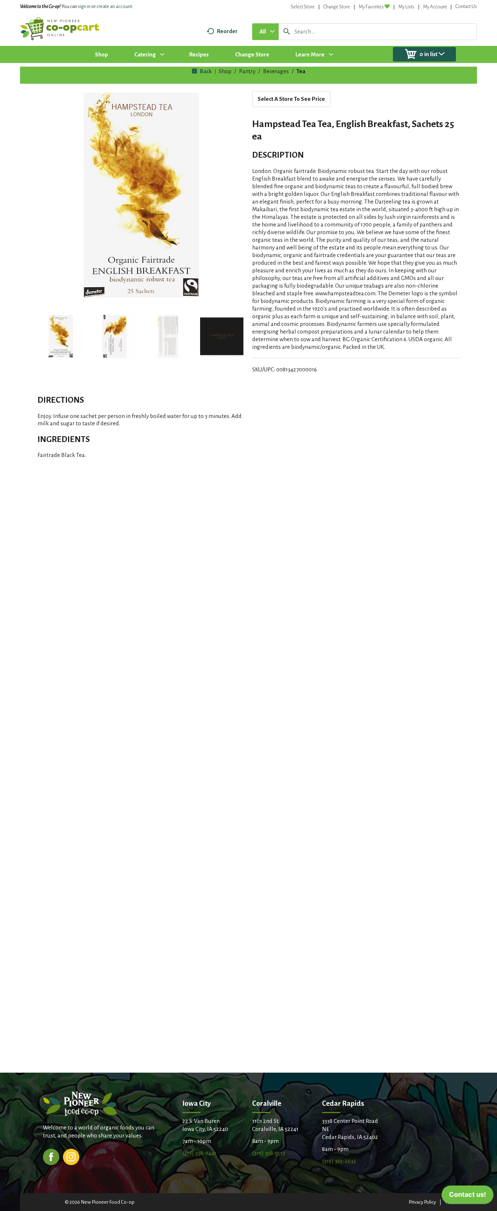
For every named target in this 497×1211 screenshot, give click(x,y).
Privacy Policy (422, 1202)
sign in (84, 6)
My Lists (406, 6)
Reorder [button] (227, 31)
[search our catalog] (287, 31)
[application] (467, 1196)
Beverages (276, 71)
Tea (301, 71)
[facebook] (51, 1156)
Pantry (247, 71)
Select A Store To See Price (291, 99)
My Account (435, 6)
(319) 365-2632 (339, 1161)
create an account (114, 6)
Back (205, 71)
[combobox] (265, 31)
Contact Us (466, 6)
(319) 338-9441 (199, 1153)
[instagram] (71, 1156)
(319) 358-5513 (268, 1153)
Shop (225, 71)
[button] (60, 336)
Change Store (336, 6)
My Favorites (371, 6)
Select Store (303, 6)
